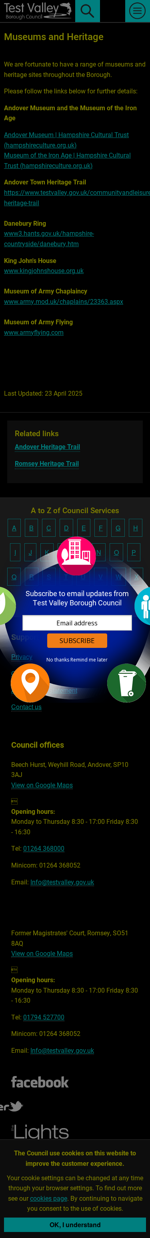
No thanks (57, 660)
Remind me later (89, 660)
